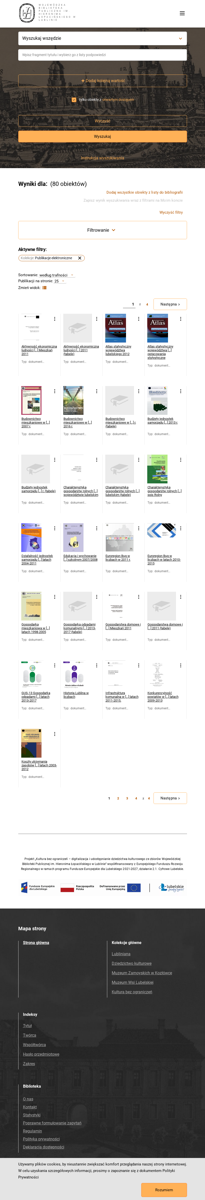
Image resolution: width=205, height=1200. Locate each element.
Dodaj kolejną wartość (105, 80)
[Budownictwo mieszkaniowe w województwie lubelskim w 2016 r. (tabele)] (119, 400)
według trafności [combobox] (54, 275)
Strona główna (36, 942)
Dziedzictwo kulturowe (132, 963)
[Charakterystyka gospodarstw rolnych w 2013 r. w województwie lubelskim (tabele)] (119, 469)
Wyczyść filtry (171, 212)
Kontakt (30, 1107)
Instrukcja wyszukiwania (102, 158)
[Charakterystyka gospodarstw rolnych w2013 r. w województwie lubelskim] (77, 469)
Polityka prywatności (41, 1139)
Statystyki (31, 1115)
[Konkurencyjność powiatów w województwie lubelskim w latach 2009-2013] (161, 674)
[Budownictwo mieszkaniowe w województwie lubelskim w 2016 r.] (77, 400)
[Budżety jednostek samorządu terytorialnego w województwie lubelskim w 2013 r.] (161, 400)
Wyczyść (102, 121)
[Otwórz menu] (182, 13)
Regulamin (32, 1131)
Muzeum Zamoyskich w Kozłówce (142, 973)
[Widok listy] (44, 288)
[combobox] (102, 55)
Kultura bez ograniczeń (132, 992)
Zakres (29, 1063)
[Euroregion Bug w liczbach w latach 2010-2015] (161, 537)
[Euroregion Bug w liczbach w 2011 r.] (119, 537)
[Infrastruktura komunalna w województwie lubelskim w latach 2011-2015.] (119, 674)
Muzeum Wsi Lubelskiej (133, 982)
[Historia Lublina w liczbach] (77, 674)
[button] (51, 258)
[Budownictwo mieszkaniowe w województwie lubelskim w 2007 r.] (35, 400)
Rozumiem (164, 1190)
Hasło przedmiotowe (41, 1054)
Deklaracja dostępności (43, 1147)
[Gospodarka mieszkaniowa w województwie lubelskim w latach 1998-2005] (35, 606)
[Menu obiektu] (55, 319)
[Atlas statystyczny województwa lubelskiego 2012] (119, 328)
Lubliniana (121, 954)
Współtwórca (34, 1044)
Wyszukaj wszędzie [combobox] (42, 38)
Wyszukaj (102, 136)
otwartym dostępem (118, 100)
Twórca (29, 1035)
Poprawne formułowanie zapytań (52, 1123)
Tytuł (27, 1025)
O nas (28, 1099)
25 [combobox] (56, 281)
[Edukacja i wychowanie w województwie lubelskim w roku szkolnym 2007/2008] (77, 537)
